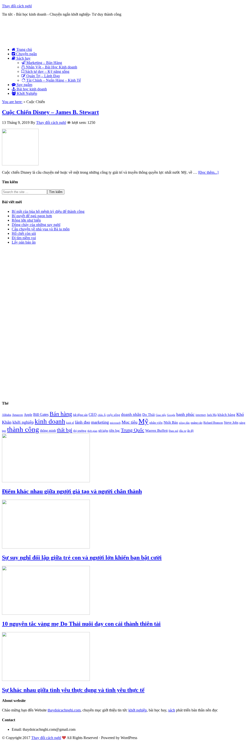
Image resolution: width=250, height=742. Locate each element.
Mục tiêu (129, 422)
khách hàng (226, 415)
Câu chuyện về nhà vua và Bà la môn (41, 229)
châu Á (102, 415)
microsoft (115, 422)
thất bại (64, 430)
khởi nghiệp (23, 422)
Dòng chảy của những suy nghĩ (36, 225)
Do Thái (148, 415)
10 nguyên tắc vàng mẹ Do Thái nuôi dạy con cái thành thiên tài (81, 624)
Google (171, 415)
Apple (28, 415)
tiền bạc (114, 430)
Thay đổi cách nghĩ (17, 6)
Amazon (17, 415)
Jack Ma (212, 414)
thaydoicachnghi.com (64, 710)
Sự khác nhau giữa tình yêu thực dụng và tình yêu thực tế (73, 690)
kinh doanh (50, 421)
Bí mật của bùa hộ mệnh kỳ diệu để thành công (48, 211)
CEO (93, 414)
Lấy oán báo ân (24, 242)
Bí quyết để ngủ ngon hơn (32, 216)
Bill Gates (41, 414)
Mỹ (143, 421)
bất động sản (80, 414)
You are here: (12, 102)
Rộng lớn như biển (26, 220)
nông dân (184, 422)
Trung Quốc (132, 430)
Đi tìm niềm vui (24, 238)
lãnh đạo (82, 422)
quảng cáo (196, 422)
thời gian (92, 431)
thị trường (79, 430)
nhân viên (156, 422)
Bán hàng (61, 414)
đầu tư (182, 431)
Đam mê (173, 431)
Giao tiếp (161, 415)
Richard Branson (213, 422)
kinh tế (70, 422)
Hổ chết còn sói (24, 233)
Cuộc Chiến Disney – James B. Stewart (50, 112)
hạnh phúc (185, 414)
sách (171, 710)
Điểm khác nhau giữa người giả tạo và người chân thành (72, 491)
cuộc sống (113, 415)
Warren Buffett (156, 430)
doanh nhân (131, 414)
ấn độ (190, 430)
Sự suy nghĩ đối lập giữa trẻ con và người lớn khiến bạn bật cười (82, 557)
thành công (23, 429)
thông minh (48, 430)
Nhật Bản (171, 422)
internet (201, 415)
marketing (100, 422)
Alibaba (6, 414)
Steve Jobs (231, 422)
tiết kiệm (103, 430)
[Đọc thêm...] (208, 172)
